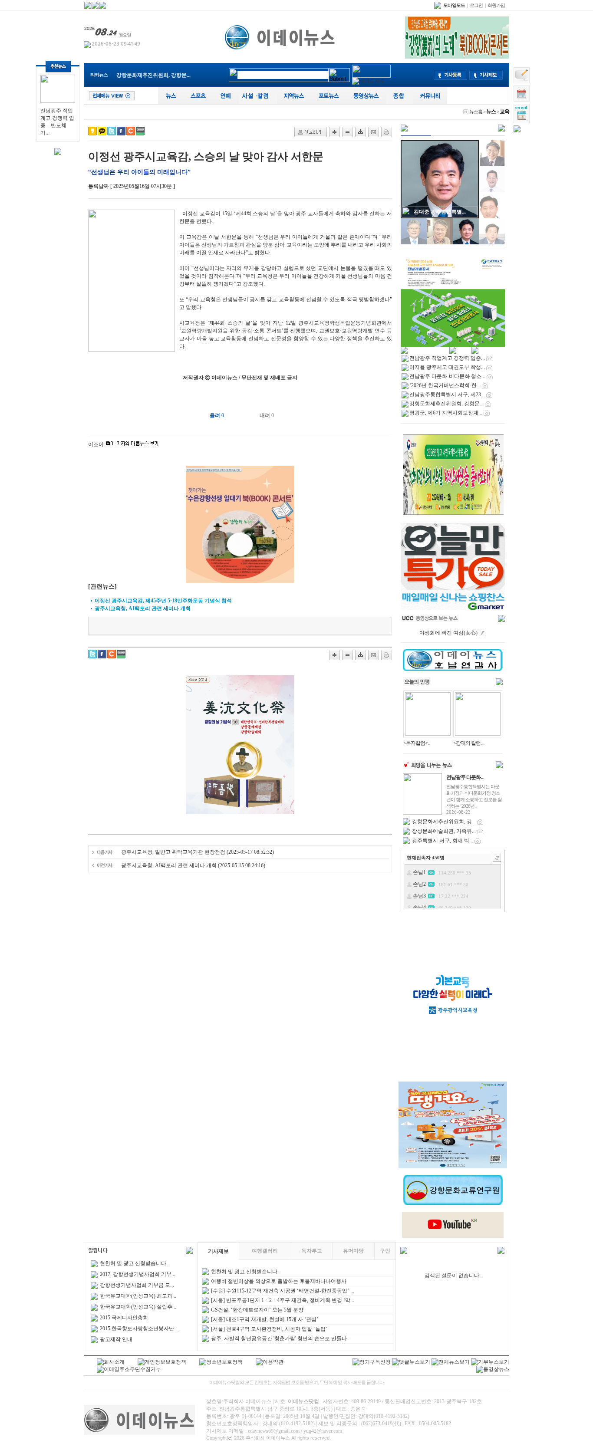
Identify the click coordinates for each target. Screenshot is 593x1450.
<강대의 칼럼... (468, 743)
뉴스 (491, 112)
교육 (504, 112)
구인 (385, 1251)
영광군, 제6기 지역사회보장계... (445, 413)
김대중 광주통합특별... (440, 212)
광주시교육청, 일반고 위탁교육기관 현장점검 (173, 852)
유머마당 (353, 1251)
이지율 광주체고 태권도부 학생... (447, 367)
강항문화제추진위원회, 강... (444, 822)
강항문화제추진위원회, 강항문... (446, 404)
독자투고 (311, 1251)
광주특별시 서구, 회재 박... (442, 841)
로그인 (476, 5)
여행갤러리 (265, 1251)
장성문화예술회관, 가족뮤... (444, 831)
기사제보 (218, 1251)
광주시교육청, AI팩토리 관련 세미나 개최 (169, 865)
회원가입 (496, 5)
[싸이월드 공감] (130, 131)
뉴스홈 (475, 111)
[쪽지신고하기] (310, 132)
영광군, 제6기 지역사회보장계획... (155, 75)
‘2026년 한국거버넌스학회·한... (445, 385)
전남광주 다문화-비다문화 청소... (447, 376)
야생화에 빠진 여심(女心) (448, 633)
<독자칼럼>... (416, 743)
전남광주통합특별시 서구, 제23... (447, 394)
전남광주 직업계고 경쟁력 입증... (447, 358)
